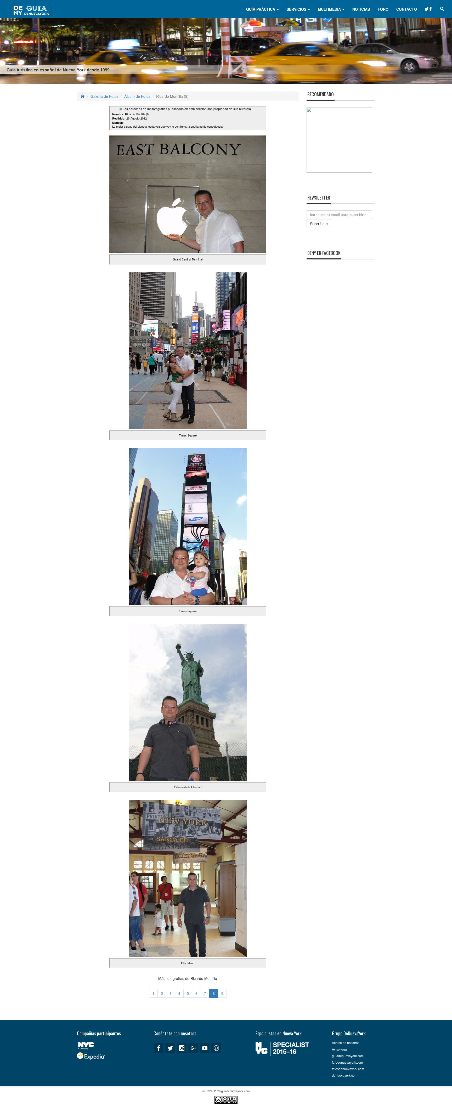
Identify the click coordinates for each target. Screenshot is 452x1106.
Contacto (406, 9)
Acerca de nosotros (345, 1042)
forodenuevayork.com (347, 1062)
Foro (383, 9)
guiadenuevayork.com (348, 1055)
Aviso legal (340, 1049)
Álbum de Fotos (137, 96)
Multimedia (330, 9)
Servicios (297, 9)
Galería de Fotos (104, 96)
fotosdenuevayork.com (348, 1069)
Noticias (361, 9)
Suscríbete (319, 223)
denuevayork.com (344, 1075)
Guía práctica (261, 9)
